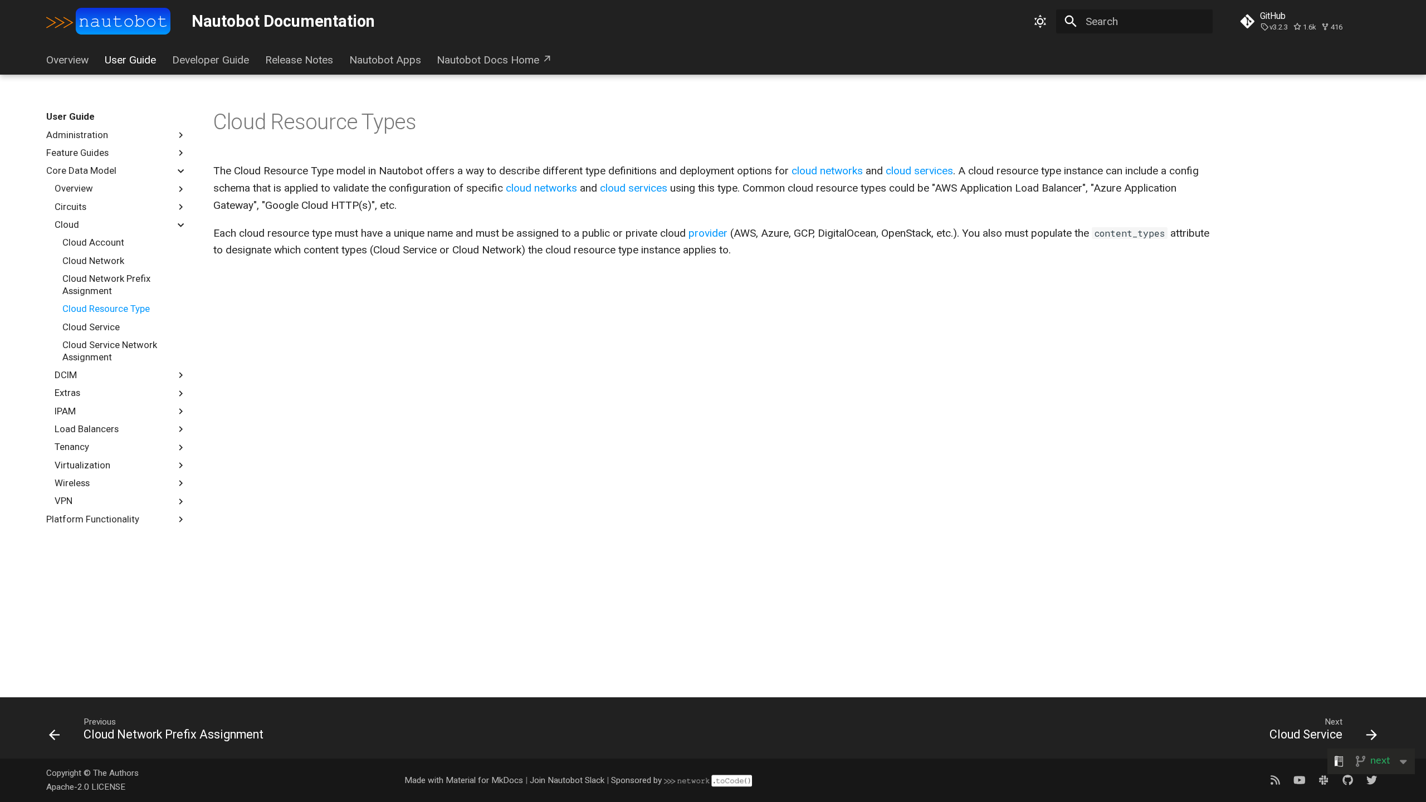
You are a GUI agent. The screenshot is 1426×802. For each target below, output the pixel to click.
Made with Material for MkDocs (463, 780)
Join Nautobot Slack (567, 780)
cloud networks (827, 170)
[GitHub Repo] (1347, 779)
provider (707, 233)
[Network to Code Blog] (1275, 779)
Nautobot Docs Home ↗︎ (494, 59)
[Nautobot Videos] (1299, 779)
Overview (67, 59)
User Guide (130, 59)
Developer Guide (210, 59)
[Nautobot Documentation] (108, 21)
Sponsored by (637, 780)
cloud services (919, 170)
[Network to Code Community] (1323, 779)
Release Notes (299, 59)
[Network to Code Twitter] (1371, 779)
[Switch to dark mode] (1040, 21)
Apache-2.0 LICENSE (85, 787)
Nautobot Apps (385, 59)
